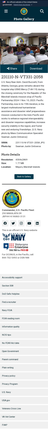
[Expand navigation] (6, 11)
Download (36, 68)
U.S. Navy (6, 392)
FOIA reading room (11, 318)
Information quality (10, 326)
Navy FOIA (7, 310)
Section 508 (7, 285)
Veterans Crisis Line (11, 408)
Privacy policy (8, 376)
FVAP (4, 425)
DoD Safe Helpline (10, 294)
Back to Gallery (24, 176)
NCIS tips (6, 335)
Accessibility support (12, 277)
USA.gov (6, 400)
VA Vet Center (8, 417)
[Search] (42, 11)
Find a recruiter (9, 302)
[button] (23, 4)
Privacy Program (10, 384)
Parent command (10, 359)
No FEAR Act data (10, 343)
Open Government (10, 351)
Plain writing (7, 367)
